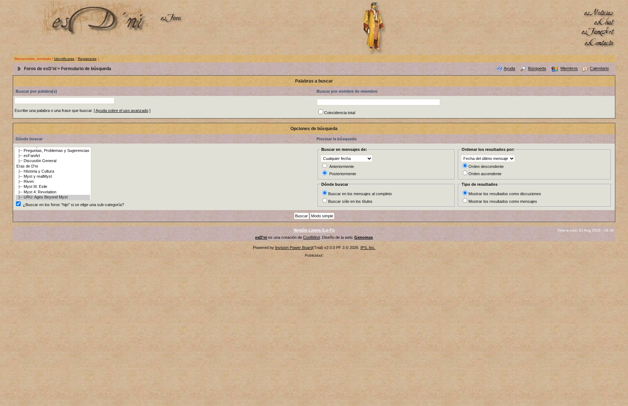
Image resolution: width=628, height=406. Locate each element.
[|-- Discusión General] (53, 161)
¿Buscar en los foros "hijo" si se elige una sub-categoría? (73, 204)
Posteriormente (342, 174)
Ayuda (509, 69)
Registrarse (87, 59)
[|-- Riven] (53, 181)
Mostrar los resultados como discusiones (504, 194)
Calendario (599, 69)
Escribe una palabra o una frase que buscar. (54, 110)
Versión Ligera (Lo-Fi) (314, 230)
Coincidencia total (339, 112)
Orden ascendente (485, 174)
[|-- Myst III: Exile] (53, 186)
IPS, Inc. (368, 247)
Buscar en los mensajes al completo (360, 194)
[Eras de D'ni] (53, 166)
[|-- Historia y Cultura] (53, 171)
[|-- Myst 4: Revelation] (53, 192)
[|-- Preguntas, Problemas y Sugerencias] (53, 150)
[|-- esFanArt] (53, 155)
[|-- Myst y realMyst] (53, 176)
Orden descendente (486, 166)
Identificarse (64, 59)
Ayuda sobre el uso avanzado (122, 110)
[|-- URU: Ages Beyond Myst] (53, 197)
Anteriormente (341, 166)
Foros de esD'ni (40, 68)
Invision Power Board (294, 247)
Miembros (569, 69)
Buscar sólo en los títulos (350, 201)
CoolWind (311, 237)
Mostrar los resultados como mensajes (502, 201)
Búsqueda (537, 69)
